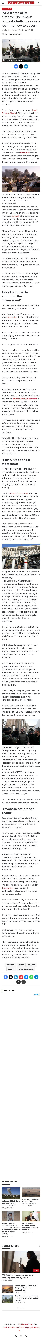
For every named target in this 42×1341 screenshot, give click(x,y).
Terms (21, 1331)
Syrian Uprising (26, 969)
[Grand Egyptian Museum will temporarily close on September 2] (7, 1289)
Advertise (11, 1327)
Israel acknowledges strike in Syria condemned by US (30, 1201)
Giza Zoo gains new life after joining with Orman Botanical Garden (26, 1298)
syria (12, 969)
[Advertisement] (21, 1088)
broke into (25, 152)
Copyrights (29, 1327)
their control (7, 888)
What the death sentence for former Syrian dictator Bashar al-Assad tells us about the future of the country (11, 1228)
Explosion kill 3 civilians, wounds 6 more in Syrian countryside (11, 1203)
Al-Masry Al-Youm (26, 1324)
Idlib (22, 964)
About (5, 1327)
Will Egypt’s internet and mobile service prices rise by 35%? (17, 1276)
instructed (13, 317)
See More (21, 1308)
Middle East (7, 9)
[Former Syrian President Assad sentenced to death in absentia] (31, 1216)
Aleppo (11, 964)
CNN (5, 34)
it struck (15, 216)
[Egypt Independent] (21, 2)
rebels (32, 964)
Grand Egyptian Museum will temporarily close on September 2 (26, 1288)
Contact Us (20, 1327)
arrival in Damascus (18, 493)
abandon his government (25, 398)
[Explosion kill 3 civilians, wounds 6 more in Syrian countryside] (11, 1193)
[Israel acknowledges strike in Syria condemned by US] (31, 1192)
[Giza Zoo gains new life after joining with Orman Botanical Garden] (7, 1299)
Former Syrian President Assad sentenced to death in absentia (30, 1226)
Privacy (36, 1327)
